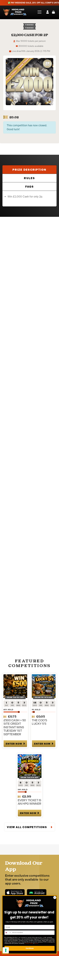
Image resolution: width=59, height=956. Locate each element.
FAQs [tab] (29, 186)
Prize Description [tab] (29, 169)
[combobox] (8, 932)
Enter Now (14, 743)
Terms (36, 943)
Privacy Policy (29, 943)
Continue (30, 948)
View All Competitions (27, 827)
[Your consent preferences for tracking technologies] (6, 950)
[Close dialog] (55, 897)
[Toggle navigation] (38, 12)
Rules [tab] (29, 178)
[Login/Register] (47, 12)
